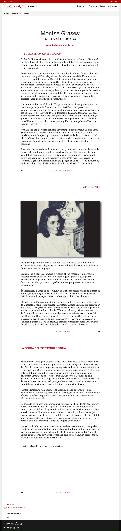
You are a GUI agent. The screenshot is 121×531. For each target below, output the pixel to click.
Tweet (7, 517)
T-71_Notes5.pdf (9, 505)
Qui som (93, 6)
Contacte (112, 6)
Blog (102, 6)
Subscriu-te (113, 1)
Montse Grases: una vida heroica (15, 508)
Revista (80, 6)
